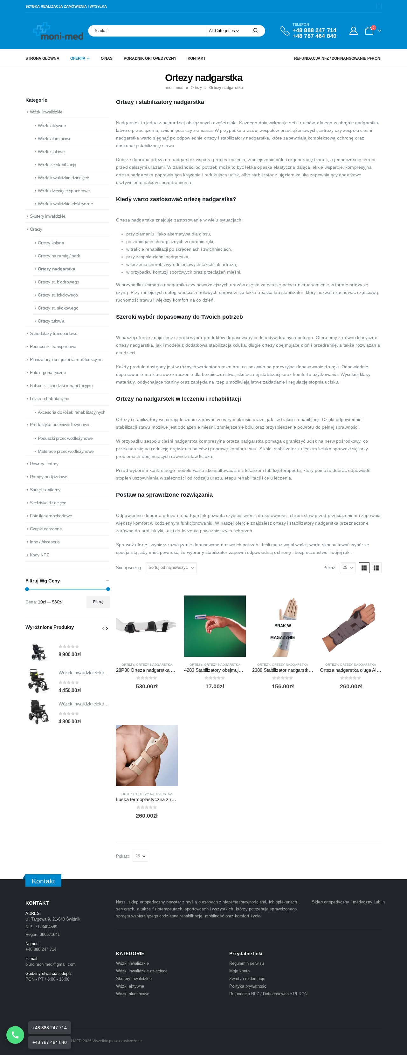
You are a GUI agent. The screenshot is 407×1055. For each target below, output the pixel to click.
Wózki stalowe (51, 151)
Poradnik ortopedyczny (150, 58)
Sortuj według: (129, 567)
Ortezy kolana (51, 242)
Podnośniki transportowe (53, 346)
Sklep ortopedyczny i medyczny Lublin (348, 902)
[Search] (256, 30)
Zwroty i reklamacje (247, 978)
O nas (107, 58)
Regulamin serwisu (246, 963)
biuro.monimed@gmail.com (50, 964)
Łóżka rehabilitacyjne (49, 398)
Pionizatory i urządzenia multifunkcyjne (66, 359)
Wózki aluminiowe (55, 138)
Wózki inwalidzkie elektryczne (65, 203)
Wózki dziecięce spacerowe (64, 190)
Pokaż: (329, 567)
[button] (364, 567)
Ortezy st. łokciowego (58, 294)
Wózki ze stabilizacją (57, 164)
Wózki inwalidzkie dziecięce (63, 177)
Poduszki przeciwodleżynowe (65, 438)
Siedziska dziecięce (48, 502)
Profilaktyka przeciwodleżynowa (59, 424)
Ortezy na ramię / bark (59, 255)
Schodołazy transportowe (54, 333)
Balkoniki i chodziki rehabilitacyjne (61, 385)
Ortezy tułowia (51, 320)
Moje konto (239, 971)
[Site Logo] (43, 30)
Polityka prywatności (248, 986)
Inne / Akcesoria (45, 541)
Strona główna (42, 58)
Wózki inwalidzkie (46, 111)
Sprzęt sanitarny (45, 489)
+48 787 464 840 (314, 36)
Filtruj (98, 602)
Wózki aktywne (52, 125)
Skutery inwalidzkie (48, 216)
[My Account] (353, 31)
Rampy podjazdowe (48, 476)
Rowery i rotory (44, 463)
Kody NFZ (39, 554)
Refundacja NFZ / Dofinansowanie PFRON (268, 993)
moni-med (174, 87)
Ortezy (196, 87)
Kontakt (197, 58)
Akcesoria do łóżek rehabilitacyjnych (72, 412)
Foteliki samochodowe (51, 515)
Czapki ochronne (46, 528)
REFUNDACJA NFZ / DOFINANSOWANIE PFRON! (338, 58)
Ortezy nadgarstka (154, 664)
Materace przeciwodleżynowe (66, 451)
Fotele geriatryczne (48, 372)
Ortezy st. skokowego (58, 307)
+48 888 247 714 (314, 30)
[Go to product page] (147, 626)
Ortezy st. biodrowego (58, 281)
